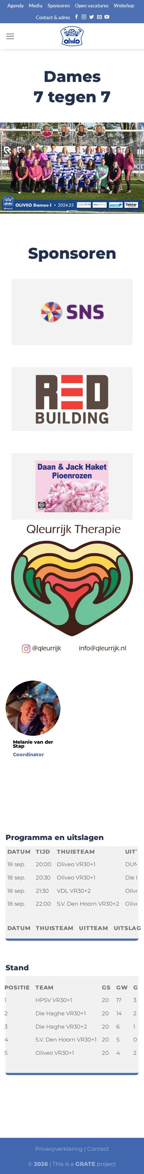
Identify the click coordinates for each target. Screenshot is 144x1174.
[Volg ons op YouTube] (106, 17)
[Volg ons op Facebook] (76, 17)
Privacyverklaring (59, 1148)
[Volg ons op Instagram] (84, 17)
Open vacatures (92, 5)
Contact (98, 1148)
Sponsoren (59, 5)
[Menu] (10, 36)
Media (35, 5)
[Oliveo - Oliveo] (72, 36)
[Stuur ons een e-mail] (99, 17)
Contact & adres (53, 17)
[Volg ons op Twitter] (91, 17)
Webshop (124, 5)
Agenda (15, 5)
